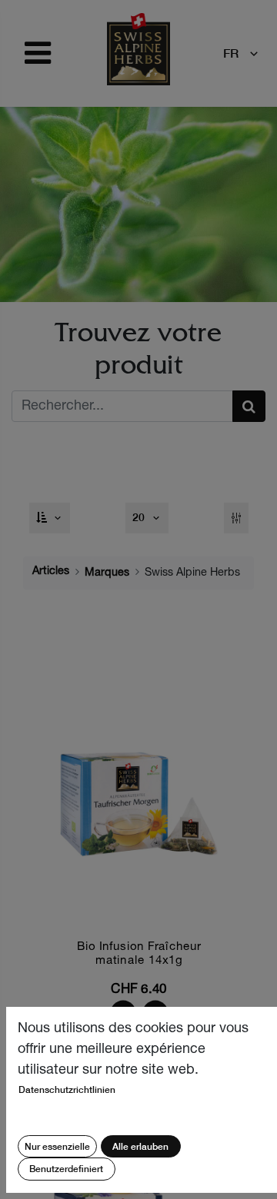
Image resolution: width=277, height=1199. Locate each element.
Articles (50, 571)
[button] (50, 518)
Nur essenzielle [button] (57, 1146)
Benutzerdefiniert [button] (66, 1168)
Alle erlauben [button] (140, 1146)
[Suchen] (248, 406)
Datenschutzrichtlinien (66, 1089)
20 (140, 517)
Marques (107, 573)
